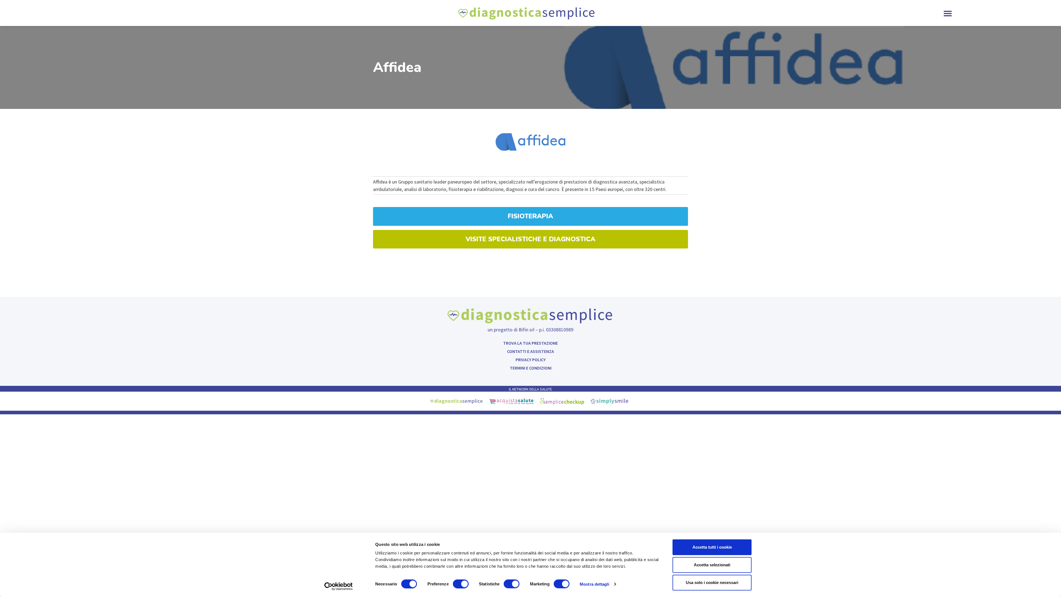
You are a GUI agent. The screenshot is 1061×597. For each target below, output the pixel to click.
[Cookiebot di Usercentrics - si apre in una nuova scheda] (338, 586)
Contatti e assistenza (530, 351)
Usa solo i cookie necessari (712, 582)
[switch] (461, 583)
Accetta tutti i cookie (712, 547)
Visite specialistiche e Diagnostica (530, 239)
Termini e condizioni (530, 368)
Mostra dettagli (594, 584)
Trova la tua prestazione (530, 343)
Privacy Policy (531, 359)
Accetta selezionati (712, 564)
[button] (947, 13)
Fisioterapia (530, 216)
